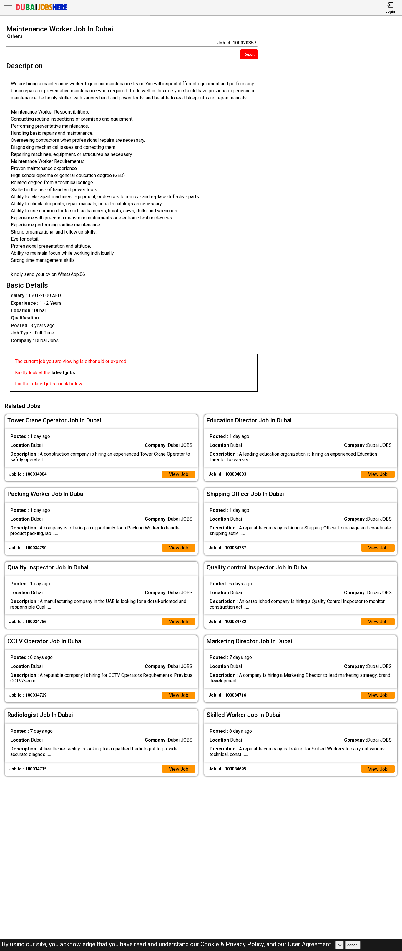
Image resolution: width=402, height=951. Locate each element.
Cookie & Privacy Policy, (233, 944)
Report (249, 54)
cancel (352, 945)
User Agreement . (311, 944)
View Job (178, 474)
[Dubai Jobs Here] (41, 10)
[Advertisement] (335, 210)
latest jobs (63, 372)
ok (340, 945)
